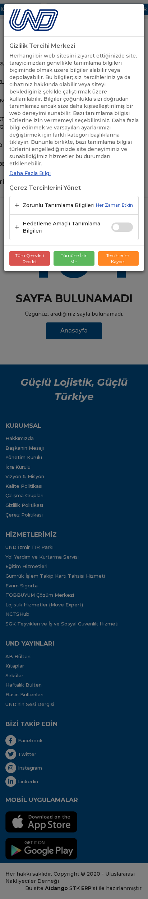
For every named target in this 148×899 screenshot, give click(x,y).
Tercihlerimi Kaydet (118, 258)
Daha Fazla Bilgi (30, 173)
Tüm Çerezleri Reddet (29, 258)
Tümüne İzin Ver (74, 258)
